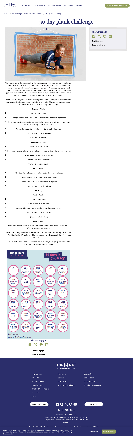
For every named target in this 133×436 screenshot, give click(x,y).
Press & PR (62, 382)
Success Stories (54, 6)
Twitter (35, 344)
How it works (37, 374)
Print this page (38, 351)
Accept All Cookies (109, 431)
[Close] (130, 431)
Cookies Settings (94, 431)
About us (35, 393)
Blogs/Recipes (37, 385)
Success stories (38, 382)
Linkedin (46, 344)
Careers (61, 378)
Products (35, 378)
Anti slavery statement (92, 385)
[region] (66, 431)
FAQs (34, 396)
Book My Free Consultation (117, 6)
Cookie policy (89, 378)
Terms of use (89, 374)
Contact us (62, 374)
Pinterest (41, 344)
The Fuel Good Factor (40, 389)
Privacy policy (89, 382)
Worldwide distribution (66, 385)
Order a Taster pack (39, 404)
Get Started (94, 404)
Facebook (30, 344)
